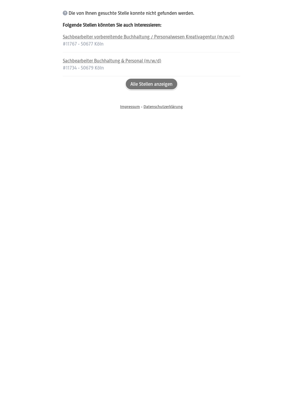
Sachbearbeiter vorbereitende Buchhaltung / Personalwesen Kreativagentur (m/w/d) (148, 37)
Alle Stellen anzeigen (151, 84)
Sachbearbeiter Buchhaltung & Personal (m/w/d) (112, 61)
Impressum (130, 106)
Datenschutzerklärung (163, 106)
